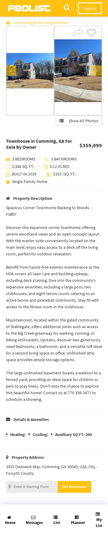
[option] (30, 71)
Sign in (89, 8)
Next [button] (97, 70)
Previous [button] (11, 70)
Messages (34, 522)
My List (99, 522)
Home (10, 522)
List (56, 522)
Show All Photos (82, 120)
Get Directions (74, 486)
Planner (78, 522)
